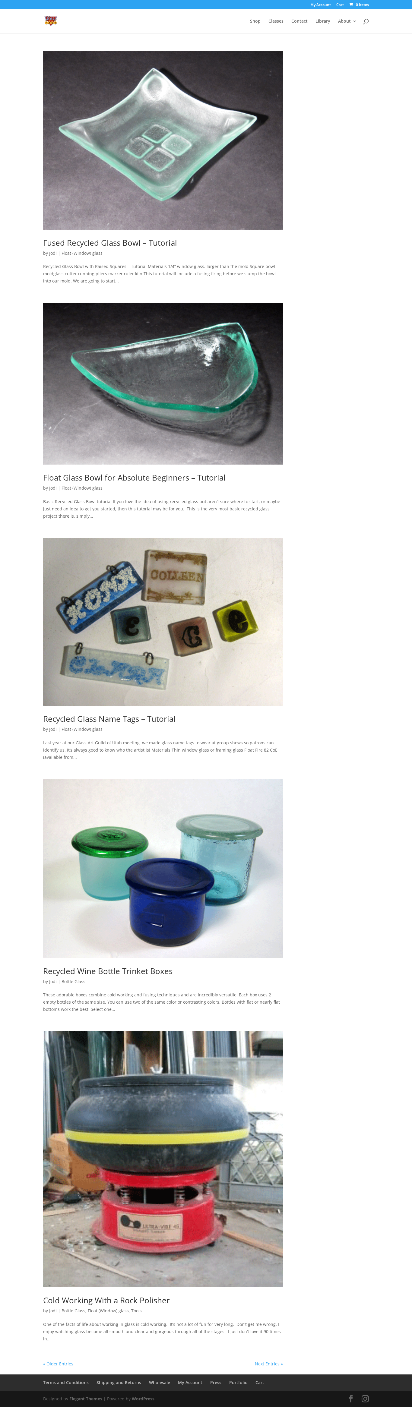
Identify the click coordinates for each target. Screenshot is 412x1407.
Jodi (53, 253)
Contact (299, 21)
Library (322, 21)
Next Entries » (269, 1364)
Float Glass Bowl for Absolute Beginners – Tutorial (134, 477)
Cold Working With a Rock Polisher (106, 1300)
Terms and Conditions (66, 1382)
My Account (320, 5)
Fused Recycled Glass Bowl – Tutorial (110, 242)
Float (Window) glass (82, 253)
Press (215, 1382)
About (344, 21)
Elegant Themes (85, 1399)
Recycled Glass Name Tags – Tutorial (109, 718)
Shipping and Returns (119, 1382)
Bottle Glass (73, 981)
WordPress (143, 1399)
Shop (255, 21)
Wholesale (159, 1382)
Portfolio (238, 1382)
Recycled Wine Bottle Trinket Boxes (108, 971)
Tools (136, 1311)
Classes (276, 21)
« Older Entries (58, 1364)
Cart (340, 5)
